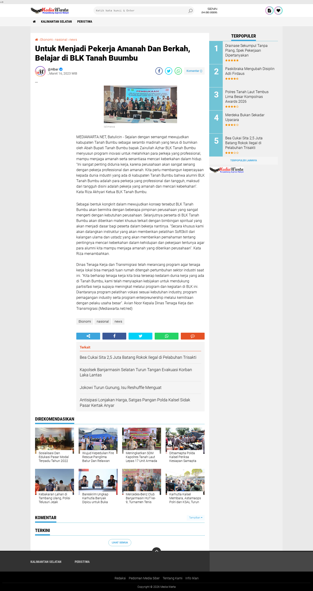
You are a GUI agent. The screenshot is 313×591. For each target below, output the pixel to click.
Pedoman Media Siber (144, 578)
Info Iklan (192, 578)
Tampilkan (195, 517)
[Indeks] (269, 10)
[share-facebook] (159, 71)
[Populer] (278, 10)
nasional (61, 39)
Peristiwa (84, 21)
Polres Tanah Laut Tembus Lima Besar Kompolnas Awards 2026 (247, 97)
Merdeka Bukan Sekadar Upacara (244, 117)
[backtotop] (156, 551)
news (73, 39)
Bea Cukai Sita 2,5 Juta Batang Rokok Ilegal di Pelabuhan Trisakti (244, 143)
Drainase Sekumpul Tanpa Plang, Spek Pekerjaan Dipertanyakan (246, 50)
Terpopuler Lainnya (243, 160)
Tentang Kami (172, 578)
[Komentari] (193, 336)
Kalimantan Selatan (56, 21)
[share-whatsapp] (178, 71)
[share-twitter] (168, 71)
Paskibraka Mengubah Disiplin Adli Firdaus (250, 71)
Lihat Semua (120, 542)
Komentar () (194, 71)
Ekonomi (46, 39)
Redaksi (120, 578)
